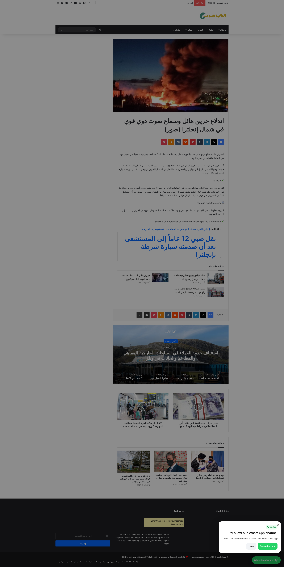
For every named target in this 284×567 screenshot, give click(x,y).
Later (251, 546)
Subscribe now (267, 546)
